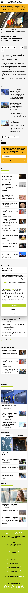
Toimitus (14, 552)
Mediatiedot (14, 571)
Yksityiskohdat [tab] (12, 282)
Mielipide (4, 456)
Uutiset (3, 179)
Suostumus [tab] (4, 282)
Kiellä (14, 313)
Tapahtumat (14, 537)
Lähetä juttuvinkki (14, 563)
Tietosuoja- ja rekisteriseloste (14, 579)
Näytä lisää (6, 339)
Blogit (23, 536)
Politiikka (3, 6)
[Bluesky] (19, 587)
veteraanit (4, 143)
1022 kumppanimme (9, 289)
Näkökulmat (17, 536)
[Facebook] (6, 587)
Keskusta (9, 536)
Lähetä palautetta (14, 567)
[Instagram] (12, 587)
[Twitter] (9, 587)
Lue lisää (23, 9)
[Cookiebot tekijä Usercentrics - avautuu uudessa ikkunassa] (20, 279)
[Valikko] (2, 2)
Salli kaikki (14, 305)
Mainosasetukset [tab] (22, 282)
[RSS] (16, 587)
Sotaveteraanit (3, 12)
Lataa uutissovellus (14, 559)
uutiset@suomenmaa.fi (14, 545)
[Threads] (22, 587)
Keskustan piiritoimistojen (16, 577)
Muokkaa (13, 309)
